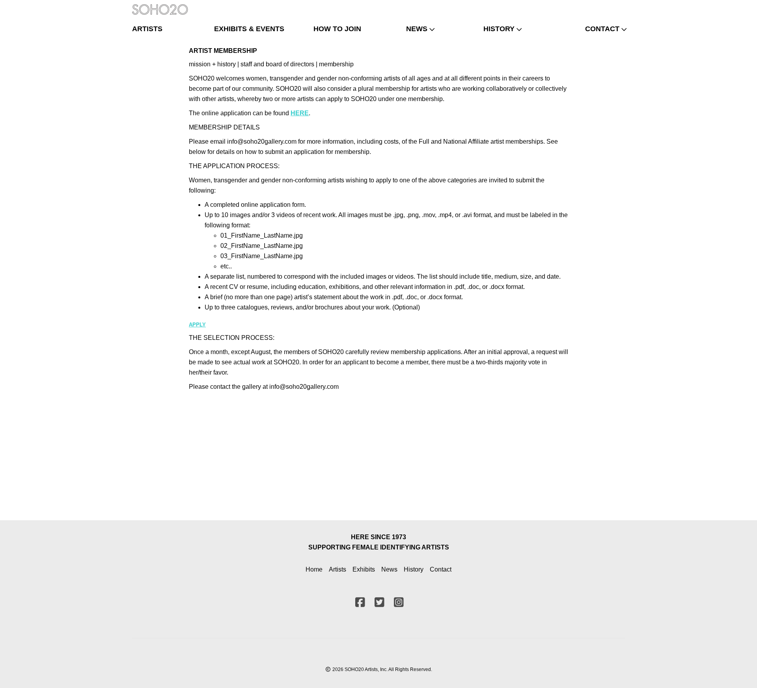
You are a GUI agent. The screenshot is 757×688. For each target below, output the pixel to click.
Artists (337, 569)
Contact (440, 569)
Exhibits (363, 569)
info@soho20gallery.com (304, 386)
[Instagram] (617, 6)
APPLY (197, 325)
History (413, 569)
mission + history (213, 64)
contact (602, 29)
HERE (300, 113)
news (416, 29)
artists (147, 29)
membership (336, 64)
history (499, 29)
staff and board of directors (277, 64)
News (389, 569)
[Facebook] (592, 6)
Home (314, 569)
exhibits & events (249, 29)
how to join (337, 29)
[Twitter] (604, 6)
